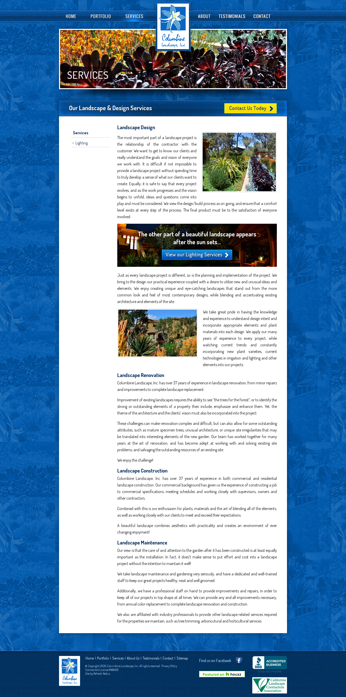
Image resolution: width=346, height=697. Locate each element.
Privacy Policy (169, 666)
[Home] (68, 16)
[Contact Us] (262, 16)
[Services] (136, 16)
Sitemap (182, 658)
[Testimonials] (232, 16)
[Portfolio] (101, 16)
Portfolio (103, 658)
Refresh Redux (101, 673)
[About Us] (204, 16)
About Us (133, 658)
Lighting (81, 142)
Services (80, 132)
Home (90, 658)
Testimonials (151, 658)
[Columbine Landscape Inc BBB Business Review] (269, 674)
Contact (168, 658)
